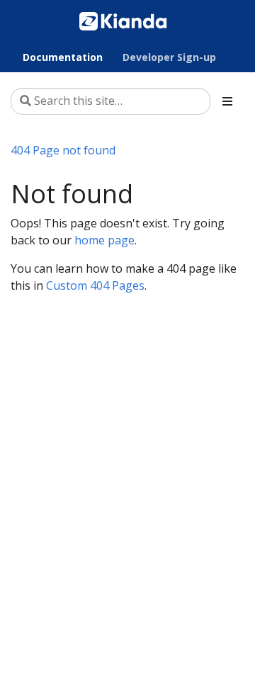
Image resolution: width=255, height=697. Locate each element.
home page (104, 240)
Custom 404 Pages (95, 285)
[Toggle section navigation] (227, 101)
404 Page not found (63, 150)
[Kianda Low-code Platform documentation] (123, 20)
